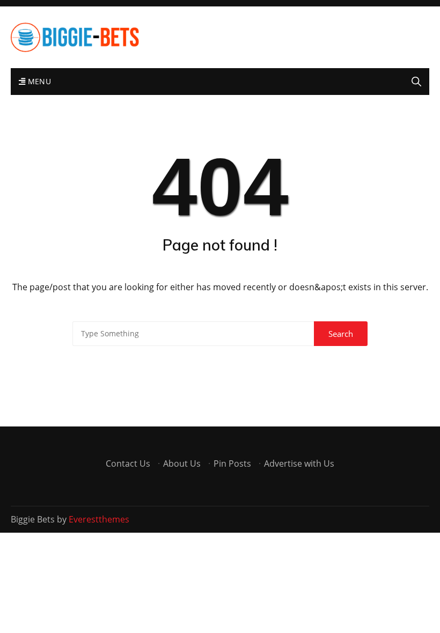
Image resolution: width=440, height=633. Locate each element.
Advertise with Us (299, 463)
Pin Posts (232, 463)
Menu (38, 81)
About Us (182, 463)
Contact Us (128, 463)
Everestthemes (99, 519)
